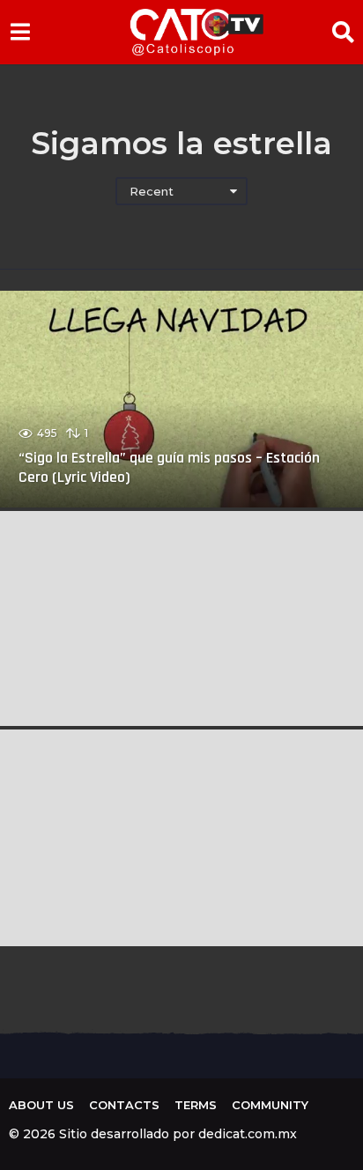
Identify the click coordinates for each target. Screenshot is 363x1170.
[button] (20, 31)
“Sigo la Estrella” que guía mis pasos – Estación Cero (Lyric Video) (169, 467)
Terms (195, 1105)
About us (41, 1105)
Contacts (124, 1105)
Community (270, 1105)
